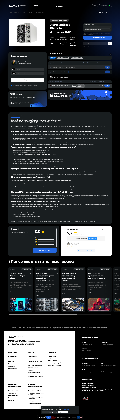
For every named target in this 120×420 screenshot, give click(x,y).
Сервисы (50, 5)
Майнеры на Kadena (35, 403)
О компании (59, 5)
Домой (10, 12)
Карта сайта (12, 368)
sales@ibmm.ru (87, 344)
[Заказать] (110, 43)
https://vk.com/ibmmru (108, 365)
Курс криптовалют (54, 365)
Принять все (63, 412)
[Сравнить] (106, 12)
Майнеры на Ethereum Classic (35, 393)
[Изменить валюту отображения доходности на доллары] (81, 417)
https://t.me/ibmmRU (87, 365)
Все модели (52, 57)
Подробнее (66, 409)
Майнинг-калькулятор (52, 359)
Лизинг (30, 370)
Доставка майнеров (35, 365)
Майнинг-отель (33, 359)
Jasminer (11, 400)
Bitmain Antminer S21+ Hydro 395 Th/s (66, 85)
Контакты (69, 5)
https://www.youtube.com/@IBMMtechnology (87, 372)
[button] (67, 63)
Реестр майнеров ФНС (34, 373)
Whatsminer (12, 393)
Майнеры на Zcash (34, 401)
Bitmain (30, 12)
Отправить (27, 80)
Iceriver (10, 398)
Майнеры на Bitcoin (35, 390)
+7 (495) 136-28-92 (107, 344)
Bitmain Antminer (14, 390)
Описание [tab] (15, 115)
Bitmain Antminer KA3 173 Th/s (76, 57)
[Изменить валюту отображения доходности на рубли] (78, 417)
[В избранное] (110, 12)
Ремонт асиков (33, 367)
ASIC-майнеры (23, 12)
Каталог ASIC (32, 356)
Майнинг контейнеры (35, 376)
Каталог (16, 12)
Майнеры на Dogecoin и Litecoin (35, 397)
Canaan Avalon (13, 395)
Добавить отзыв (44, 250)
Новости (78, 5)
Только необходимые (50, 412)
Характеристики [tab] (25, 115)
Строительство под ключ (35, 362)
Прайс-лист (52, 356)
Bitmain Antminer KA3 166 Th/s (63, 57)
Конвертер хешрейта (55, 363)
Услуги (42, 5)
